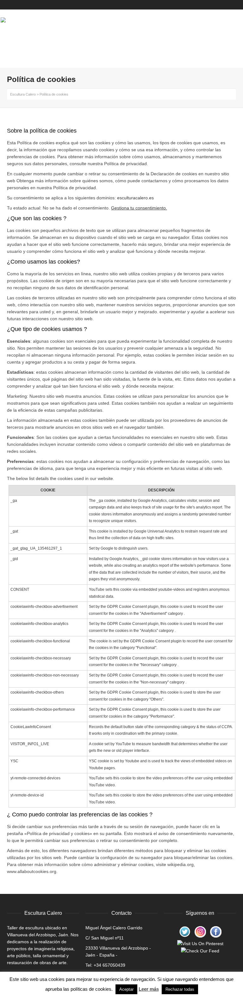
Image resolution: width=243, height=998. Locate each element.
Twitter (235, 5)
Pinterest (223, 5)
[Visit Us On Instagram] (200, 931)
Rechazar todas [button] (179, 989)
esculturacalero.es (135, 197)
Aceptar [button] (126, 989)
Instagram (229, 5)
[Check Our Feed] (200, 950)
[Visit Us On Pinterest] (200, 942)
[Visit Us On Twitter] (184, 931)
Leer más (149, 989)
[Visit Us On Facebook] (215, 931)
